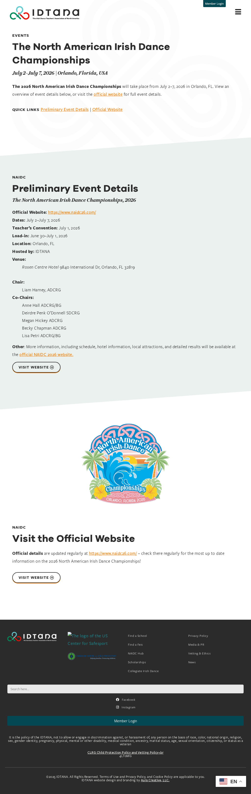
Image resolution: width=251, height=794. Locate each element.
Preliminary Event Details (65, 109)
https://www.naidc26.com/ (72, 212)
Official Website (107, 109)
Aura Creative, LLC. (155, 780)
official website (108, 94)
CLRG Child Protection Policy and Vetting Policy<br (125, 752)
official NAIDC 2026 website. (46, 354)
